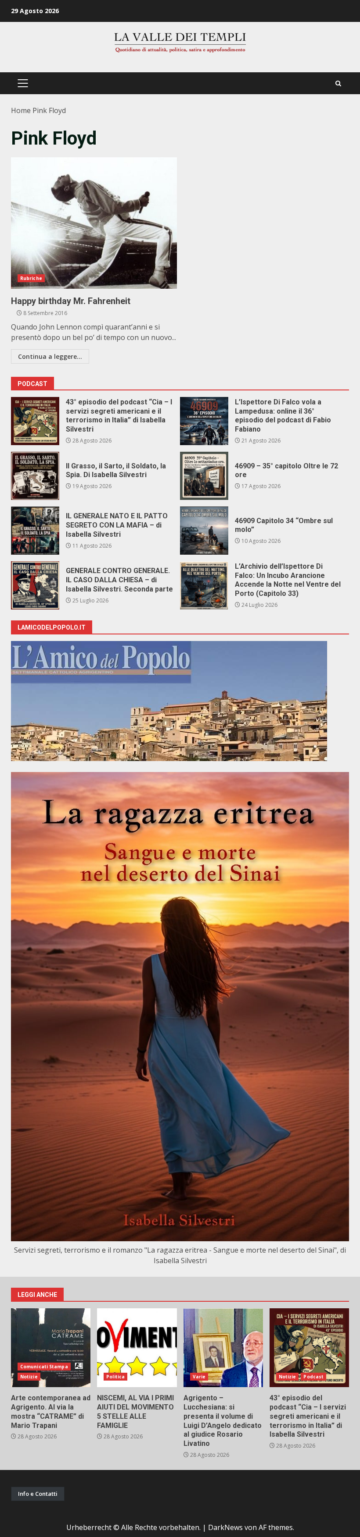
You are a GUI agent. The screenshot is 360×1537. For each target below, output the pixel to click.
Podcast (313, 1377)
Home (21, 110)
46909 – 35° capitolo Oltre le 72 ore (204, 476)
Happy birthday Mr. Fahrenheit (94, 223)
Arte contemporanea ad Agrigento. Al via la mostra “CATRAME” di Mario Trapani (50, 1347)
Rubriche (31, 278)
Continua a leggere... (50, 356)
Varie (199, 1377)
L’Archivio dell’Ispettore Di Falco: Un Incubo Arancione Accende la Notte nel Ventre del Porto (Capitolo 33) (204, 585)
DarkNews (225, 1527)
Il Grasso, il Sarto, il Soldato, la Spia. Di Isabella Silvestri (35, 476)
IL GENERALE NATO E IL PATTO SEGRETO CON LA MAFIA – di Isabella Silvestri (35, 530)
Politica (115, 1377)
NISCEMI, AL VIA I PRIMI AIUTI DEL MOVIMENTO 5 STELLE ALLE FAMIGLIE (136, 1347)
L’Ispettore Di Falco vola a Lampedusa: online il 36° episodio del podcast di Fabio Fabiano (204, 421)
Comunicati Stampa (44, 1366)
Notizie (29, 1377)
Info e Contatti (38, 1494)
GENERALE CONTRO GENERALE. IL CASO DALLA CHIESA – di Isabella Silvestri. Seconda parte (35, 585)
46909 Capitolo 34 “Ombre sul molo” (204, 530)
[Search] (338, 83)
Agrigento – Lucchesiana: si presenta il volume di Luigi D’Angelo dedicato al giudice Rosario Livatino (223, 1347)
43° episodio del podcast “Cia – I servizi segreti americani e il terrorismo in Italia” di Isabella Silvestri (35, 421)
